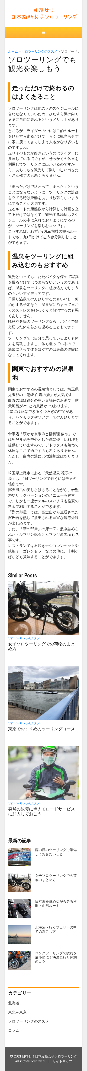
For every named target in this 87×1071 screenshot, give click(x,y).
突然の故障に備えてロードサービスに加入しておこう (41, 811)
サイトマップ (62, 1061)
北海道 (13, 1003)
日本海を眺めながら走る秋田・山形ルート (56, 903)
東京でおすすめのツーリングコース (41, 729)
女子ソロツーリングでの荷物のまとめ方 (41, 646)
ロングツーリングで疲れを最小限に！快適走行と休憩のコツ (56, 957)
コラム (13, 1030)
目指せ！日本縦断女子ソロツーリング (49, 1056)
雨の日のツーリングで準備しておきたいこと (56, 851)
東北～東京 (17, 1012)
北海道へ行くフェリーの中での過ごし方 (56, 929)
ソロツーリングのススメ (24, 638)
